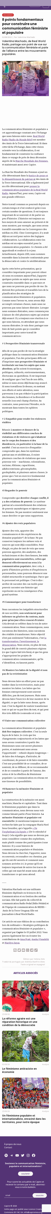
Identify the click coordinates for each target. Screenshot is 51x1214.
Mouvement (8, 15)
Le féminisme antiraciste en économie (19, 1070)
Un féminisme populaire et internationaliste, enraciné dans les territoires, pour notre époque (24, 1119)
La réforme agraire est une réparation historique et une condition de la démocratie (19, 1022)
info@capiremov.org (33, 1212)
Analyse (45, 1014)
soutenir (25, 1173)
